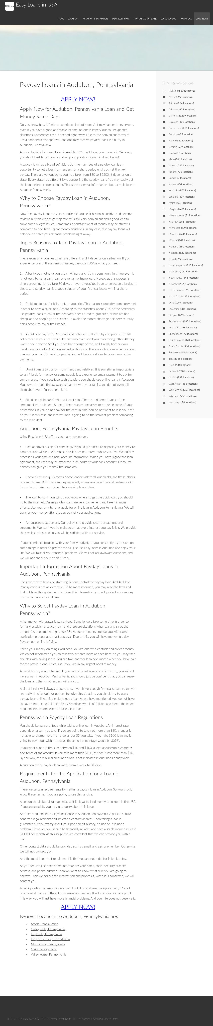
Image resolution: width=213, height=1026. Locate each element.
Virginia (173, 377)
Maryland (174, 209)
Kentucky (174, 190)
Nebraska (174, 253)
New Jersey (175, 271)
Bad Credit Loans (121, 19)
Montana (173, 246)
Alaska (172, 97)
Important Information (95, 19)
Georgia (173, 147)
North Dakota (176, 296)
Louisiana (173, 197)
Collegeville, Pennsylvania (48, 929)
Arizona (173, 103)
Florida (172, 140)
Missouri (173, 240)
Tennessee (174, 352)
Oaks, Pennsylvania (44, 949)
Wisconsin (174, 396)
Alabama (173, 91)
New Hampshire (177, 265)
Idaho (172, 159)
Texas (172, 359)
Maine (172, 203)
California (174, 116)
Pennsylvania (176, 321)
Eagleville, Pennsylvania (46, 934)
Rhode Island (175, 334)
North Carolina (176, 290)
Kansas (172, 184)
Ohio (171, 303)
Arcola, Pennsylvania (44, 924)
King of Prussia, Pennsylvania (50, 939)
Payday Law (186, 19)
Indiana (172, 172)
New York (174, 284)
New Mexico (175, 278)
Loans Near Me (168, 19)
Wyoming (174, 402)
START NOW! (202, 19)
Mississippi (174, 234)
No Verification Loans (145, 19)
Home (61, 19)
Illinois (172, 165)
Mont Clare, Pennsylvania (48, 944)
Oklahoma (174, 309)
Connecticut (175, 128)
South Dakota (176, 346)
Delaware (174, 134)
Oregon (173, 315)
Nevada (173, 259)
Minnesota (174, 228)
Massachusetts (176, 215)
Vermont (173, 371)
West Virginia (176, 390)
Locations (73, 19)
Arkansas (173, 109)
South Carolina (176, 340)
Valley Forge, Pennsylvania (48, 954)
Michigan (173, 222)
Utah (171, 365)
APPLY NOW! (78, 100)
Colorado (173, 122)
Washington (175, 384)
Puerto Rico (175, 327)
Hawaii (172, 153)
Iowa (171, 178)
